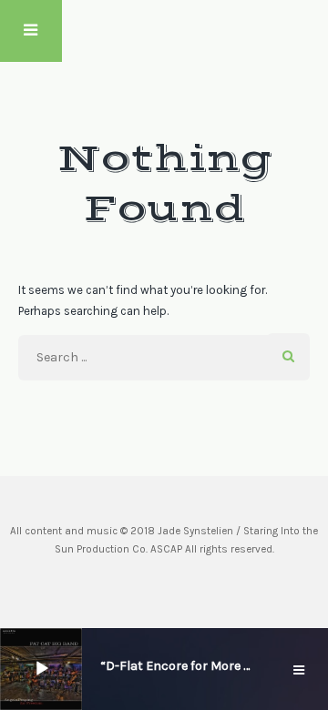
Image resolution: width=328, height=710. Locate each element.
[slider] (88, 667)
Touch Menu (31, 31)
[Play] (42, 669)
